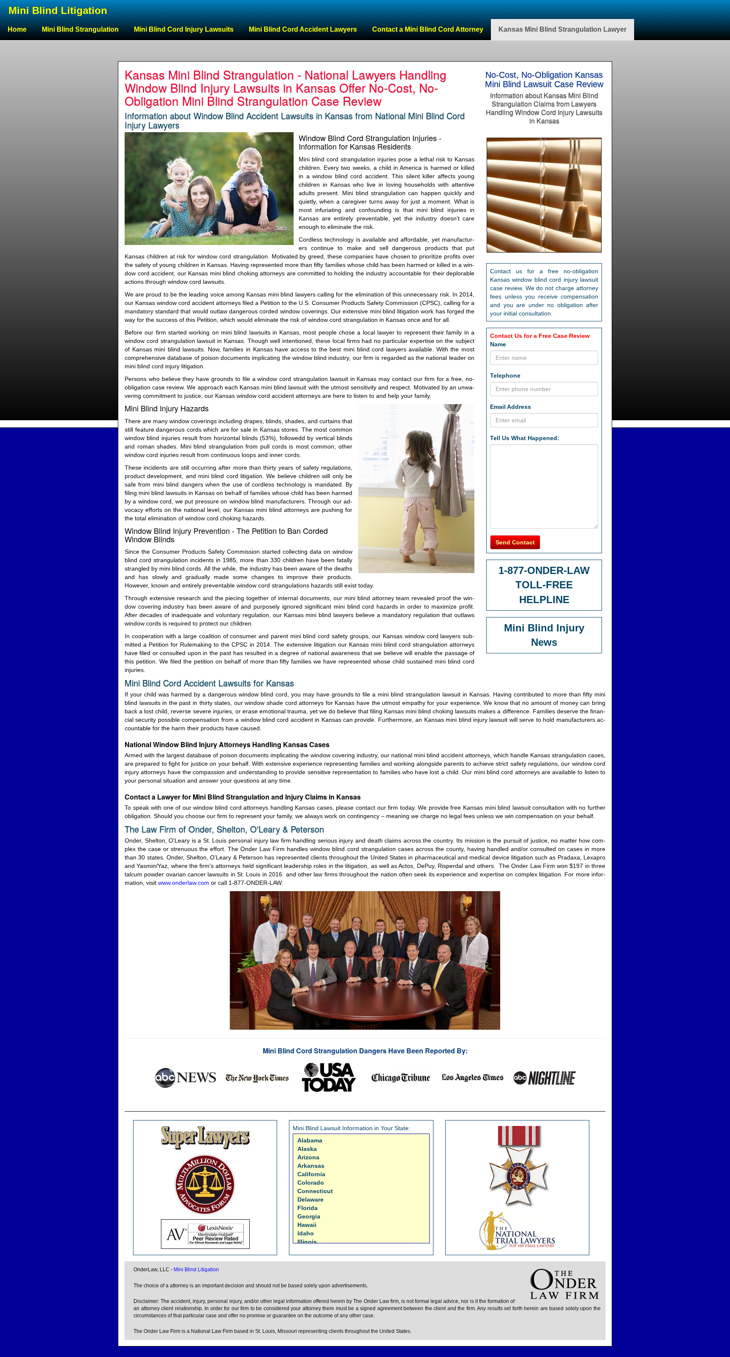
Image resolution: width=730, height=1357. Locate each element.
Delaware (310, 1199)
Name (498, 344)
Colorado (310, 1182)
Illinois (307, 1241)
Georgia (308, 1216)
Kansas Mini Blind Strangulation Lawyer (562, 29)
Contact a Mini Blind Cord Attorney (427, 29)
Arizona (308, 1157)
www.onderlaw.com (183, 882)
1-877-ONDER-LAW (544, 570)
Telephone (505, 375)
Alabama (309, 1140)
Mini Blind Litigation (57, 10)
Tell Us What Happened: (524, 438)
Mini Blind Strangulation (80, 29)
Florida (307, 1208)
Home (17, 29)
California (311, 1174)
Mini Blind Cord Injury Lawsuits (184, 29)
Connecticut (315, 1191)
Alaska (307, 1148)
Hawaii (306, 1224)
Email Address (510, 406)
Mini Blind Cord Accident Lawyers (303, 29)
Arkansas (310, 1165)
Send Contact (515, 542)
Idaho (305, 1233)
